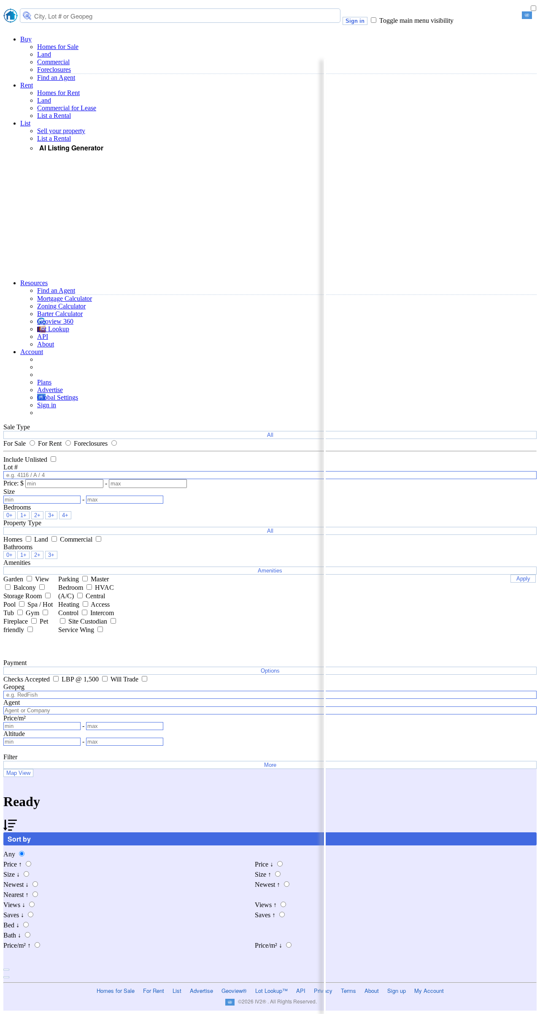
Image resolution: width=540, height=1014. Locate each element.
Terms (348, 991)
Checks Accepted (27, 679)
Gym (33, 612)
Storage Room (23, 596)
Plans (44, 382)
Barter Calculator (60, 313)
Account (31, 351)
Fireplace (16, 621)
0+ (9, 515)
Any (10, 854)
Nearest (16, 894)
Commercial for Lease (66, 108)
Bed (11, 925)
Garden (14, 579)
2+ (37, 515)
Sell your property (61, 130)
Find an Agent (56, 77)
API (42, 336)
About (45, 344)
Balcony (26, 587)
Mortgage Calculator (64, 298)
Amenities (270, 570)
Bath (12, 935)
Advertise (50, 389)
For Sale (15, 443)
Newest (16, 884)
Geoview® (234, 991)
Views (14, 904)
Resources (34, 282)
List (25, 123)
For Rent (50, 443)
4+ (65, 515)
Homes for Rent (58, 92)
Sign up (396, 991)
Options (270, 671)
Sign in (355, 21)
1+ (23, 515)
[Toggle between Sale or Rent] (533, 8)
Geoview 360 (55, 321)
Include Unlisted (26, 459)
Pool (10, 604)
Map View (18, 773)
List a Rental (54, 115)
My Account (429, 991)
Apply (523, 578)
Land (44, 54)
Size (11, 874)
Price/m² (17, 945)
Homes (13, 539)
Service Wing (77, 629)
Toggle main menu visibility (416, 20)
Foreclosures (54, 69)
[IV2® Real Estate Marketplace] (10, 16)
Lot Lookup (53, 329)
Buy (26, 39)
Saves (13, 915)
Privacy (323, 991)
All (270, 435)
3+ (51, 515)
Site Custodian (88, 621)
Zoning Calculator (61, 306)
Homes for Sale (57, 46)
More (270, 765)
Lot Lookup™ (271, 991)
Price (12, 864)
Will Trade (125, 679)
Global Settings (57, 397)
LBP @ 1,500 (81, 679)
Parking (69, 579)
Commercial (53, 61)
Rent (26, 85)
